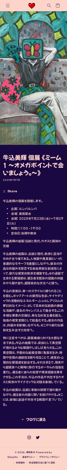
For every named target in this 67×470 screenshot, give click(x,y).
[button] (8, 5)
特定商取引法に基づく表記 (42, 462)
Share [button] (12, 191)
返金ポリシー (28, 456)
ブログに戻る (36, 419)
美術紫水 (30, 452)
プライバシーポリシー (49, 456)
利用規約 (20, 462)
